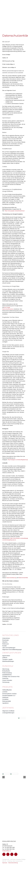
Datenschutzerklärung (13, 862)
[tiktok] (7, 854)
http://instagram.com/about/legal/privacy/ (18, 459)
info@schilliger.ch (6, 850)
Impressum (4, 862)
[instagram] (11, 854)
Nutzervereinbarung (11, 577)
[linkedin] (15, 854)
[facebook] (4, 854)
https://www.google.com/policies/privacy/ (15, 210)
